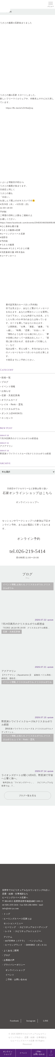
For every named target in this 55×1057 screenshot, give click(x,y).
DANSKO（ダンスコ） (37, 945)
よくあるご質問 (11, 950)
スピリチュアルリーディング (34, 927)
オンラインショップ (7, 1053)
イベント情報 (8, 386)
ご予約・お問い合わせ (39, 1053)
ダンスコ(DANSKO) (11, 413)
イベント (23, 1053)
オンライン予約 (28, 538)
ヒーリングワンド (13, 945)
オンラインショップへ (27, 502)
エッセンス (7, 418)
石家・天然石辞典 (10, 395)
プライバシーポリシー (14, 965)
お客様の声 (9, 960)
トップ (7, 914)
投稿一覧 (6, 377)
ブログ (4, 382)
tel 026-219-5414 (10, 905)
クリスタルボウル (10, 409)
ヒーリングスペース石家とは (18, 918)
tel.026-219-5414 (27, 551)
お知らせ (6, 391)
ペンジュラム (35, 941)
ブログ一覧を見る (27, 795)
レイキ (8, 931)
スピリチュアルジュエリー (28, 931)
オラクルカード (9, 400)
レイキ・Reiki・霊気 (12, 404)
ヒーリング (10, 927)
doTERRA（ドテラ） (15, 941)
